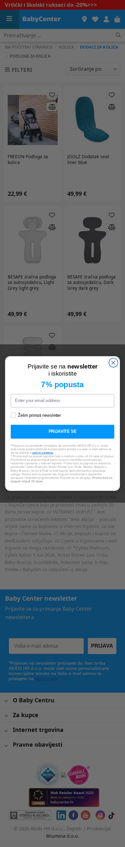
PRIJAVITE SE (63, 431)
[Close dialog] (113, 362)
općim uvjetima (42, 452)
